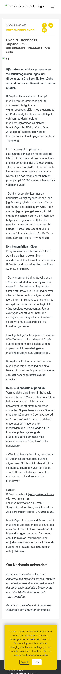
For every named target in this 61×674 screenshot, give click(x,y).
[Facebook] (44, 25)
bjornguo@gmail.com (41, 494)
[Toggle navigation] (52, 7)
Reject (37, 662)
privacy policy (41, 654)
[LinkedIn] (50, 25)
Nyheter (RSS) (15, 670)
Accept (24, 662)
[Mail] (44, 30)
